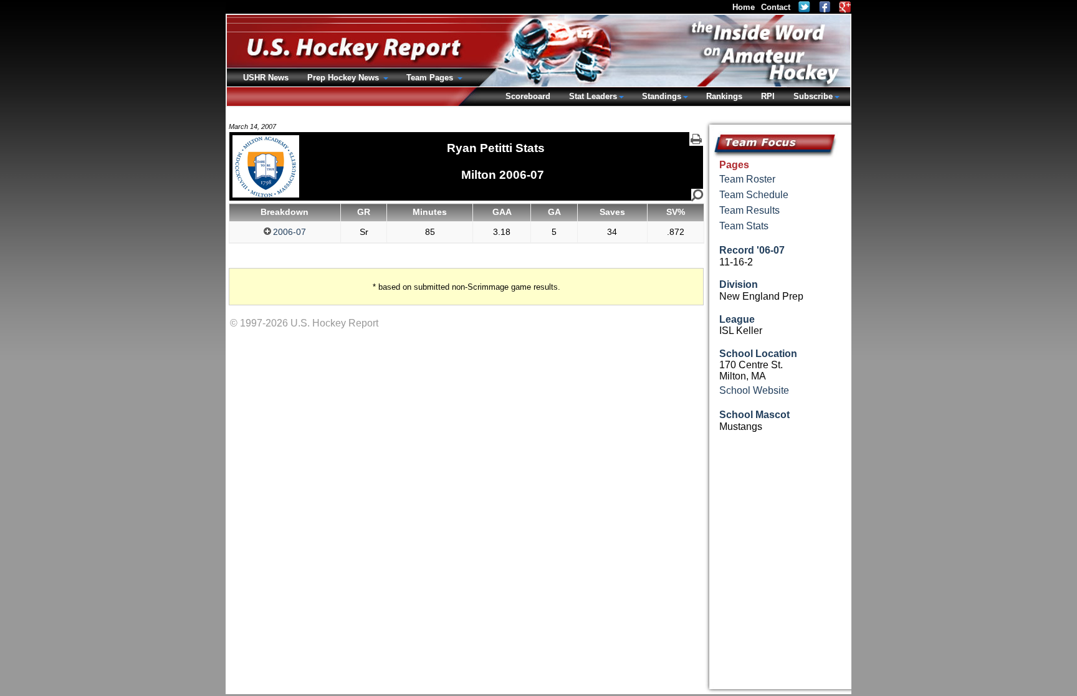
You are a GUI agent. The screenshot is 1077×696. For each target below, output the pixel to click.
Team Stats (743, 226)
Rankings (724, 96)
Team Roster (747, 179)
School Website (754, 390)
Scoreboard (527, 96)
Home (743, 7)
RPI (768, 96)
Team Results (749, 210)
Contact (775, 7)
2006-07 (289, 232)
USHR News (266, 77)
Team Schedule (753, 194)
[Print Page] (696, 139)
